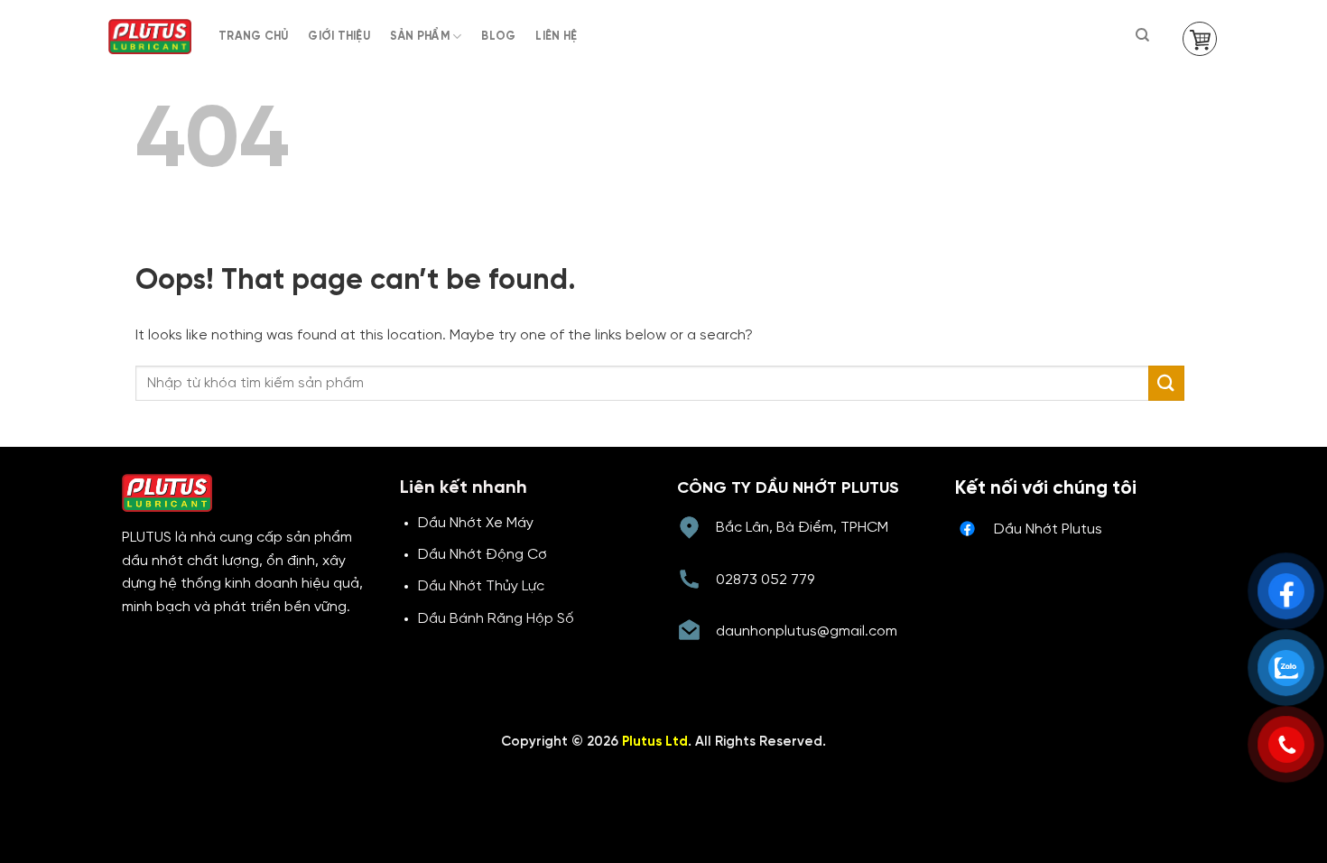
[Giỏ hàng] (1200, 39)
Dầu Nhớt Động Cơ (482, 554)
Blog (498, 36)
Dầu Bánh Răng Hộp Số (496, 618)
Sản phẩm (420, 36)
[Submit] (1166, 383)
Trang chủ (253, 36)
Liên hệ (556, 36)
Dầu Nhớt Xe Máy (476, 523)
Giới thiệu (339, 36)
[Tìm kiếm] (1144, 35)
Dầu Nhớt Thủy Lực (481, 586)
